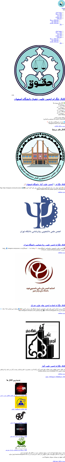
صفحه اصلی (58, 12)
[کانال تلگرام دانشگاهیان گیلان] (21, 402)
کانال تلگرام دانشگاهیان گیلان (19, 409)
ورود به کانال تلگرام (60, 126)
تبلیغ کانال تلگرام (54, 23)
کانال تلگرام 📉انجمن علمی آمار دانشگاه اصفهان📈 (44, 184)
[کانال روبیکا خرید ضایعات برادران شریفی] (21, 443)
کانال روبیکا (59, 14)
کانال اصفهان (55, 376)
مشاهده (60, 192)
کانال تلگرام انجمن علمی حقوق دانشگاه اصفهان (39, 99)
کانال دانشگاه (61, 376)
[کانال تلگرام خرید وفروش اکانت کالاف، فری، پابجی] (21, 389)
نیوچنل (63, 8)
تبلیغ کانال (59, 18)
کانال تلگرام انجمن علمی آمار (53, 366)
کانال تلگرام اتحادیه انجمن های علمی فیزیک (48, 305)
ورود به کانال (61, 461)
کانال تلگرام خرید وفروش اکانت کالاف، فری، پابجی (13, 395)
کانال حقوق (48, 376)
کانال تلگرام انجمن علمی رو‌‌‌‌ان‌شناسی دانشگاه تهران (44, 245)
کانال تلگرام (59, 17)
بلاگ (61, 24)
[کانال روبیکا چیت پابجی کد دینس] (21, 430)
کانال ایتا (59, 15)
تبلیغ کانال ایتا (55, 21)
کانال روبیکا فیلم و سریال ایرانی (18, 423)
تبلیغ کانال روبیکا (54, 20)
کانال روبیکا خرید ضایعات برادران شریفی (16, 450)
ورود (63, 192)
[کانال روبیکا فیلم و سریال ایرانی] (21, 416)
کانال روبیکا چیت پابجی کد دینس (18, 436)
